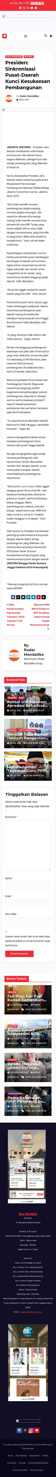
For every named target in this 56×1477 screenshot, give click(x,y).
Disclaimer (35, 1456)
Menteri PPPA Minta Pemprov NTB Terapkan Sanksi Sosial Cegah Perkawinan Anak (39, 615)
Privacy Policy (36, 1470)
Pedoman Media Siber (38, 1463)
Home (10, 1456)
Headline (12, 763)
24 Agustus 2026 (19, 1005)
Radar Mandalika (29, 96)
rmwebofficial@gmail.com (31, 1312)
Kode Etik (11, 1463)
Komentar (11, 817)
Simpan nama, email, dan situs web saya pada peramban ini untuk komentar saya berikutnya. (27, 941)
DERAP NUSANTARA (14, 57)
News (21, 698)
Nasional (28, 57)
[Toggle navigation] (25, 36)
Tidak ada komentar (35, 1010)
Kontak (22, 1463)
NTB (20, 730)
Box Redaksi (28, 1214)
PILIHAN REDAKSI (15, 1093)
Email (9, 896)
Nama (9, 878)
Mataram (12, 992)
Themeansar (28, 1449)
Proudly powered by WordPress (18, 1445)
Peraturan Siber (20, 1470)
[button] (45, 36)
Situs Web (10, 914)
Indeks (45, 1456)
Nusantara (30, 730)
